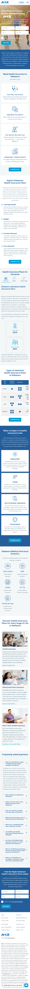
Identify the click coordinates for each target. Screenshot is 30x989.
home (2, 915)
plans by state (20, 924)
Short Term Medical (6, 927)
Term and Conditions (17, 38)
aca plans (18, 915)
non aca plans (4, 920)
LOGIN (21, 2)
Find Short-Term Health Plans (11, 744)
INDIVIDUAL (6, 281)
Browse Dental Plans (8, 704)
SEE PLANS (6, 43)
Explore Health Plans (8, 665)
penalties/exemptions (21, 918)
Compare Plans (15, 169)
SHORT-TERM (24, 281)
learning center (5, 930)
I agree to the (13, 38)
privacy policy (20, 930)
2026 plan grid (4, 924)
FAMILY (14, 281)
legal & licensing (20, 927)
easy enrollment (20, 920)
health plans (4, 918)
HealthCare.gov (6, 974)
